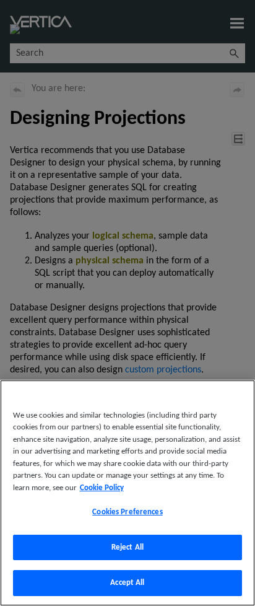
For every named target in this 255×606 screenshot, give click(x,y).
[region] (127, 493)
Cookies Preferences (127, 512)
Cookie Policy (102, 488)
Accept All (127, 583)
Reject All (127, 547)
